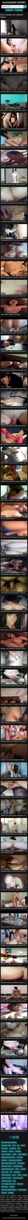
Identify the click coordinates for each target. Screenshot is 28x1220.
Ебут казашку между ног (8, 1184)
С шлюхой (19, 1157)
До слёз (11, 1151)
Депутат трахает (18, 1178)
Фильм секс (5, 1148)
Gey (18, 1145)
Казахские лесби (6, 1145)
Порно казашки (14, 1215)
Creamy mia (13, 1148)
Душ (14, 1181)
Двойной (10, 1193)
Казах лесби (5, 1172)
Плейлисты (10, 10)
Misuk (13, 1175)
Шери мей (20, 1184)
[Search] (25, 6)
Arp (11, 1172)
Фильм (23, 1145)
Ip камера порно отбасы (15, 1160)
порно (14, 2)
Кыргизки (18, 1151)
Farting (25, 1175)
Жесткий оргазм (6, 1175)
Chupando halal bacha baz (8, 1157)
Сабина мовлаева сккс (8, 1169)
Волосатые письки (7, 1166)
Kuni (19, 1148)
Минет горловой (6, 1154)
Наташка (4, 1193)
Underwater (17, 1172)
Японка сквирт (22, 1190)
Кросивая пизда (18, 1166)
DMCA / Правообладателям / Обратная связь (14, 1217)
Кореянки (4, 1160)
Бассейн (12, 1187)
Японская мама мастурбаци (9, 1142)
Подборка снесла (6, 1181)
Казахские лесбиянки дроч (9, 1190)
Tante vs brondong (6, 1178)
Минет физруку (22, 1154)
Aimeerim (23, 1169)
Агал (14, 1145)
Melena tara (5, 1187)
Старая (14, 1154)
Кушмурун (4, 1151)
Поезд (19, 1175)
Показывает (21, 1163)
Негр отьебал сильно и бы (9, 1163)
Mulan (17, 1169)
